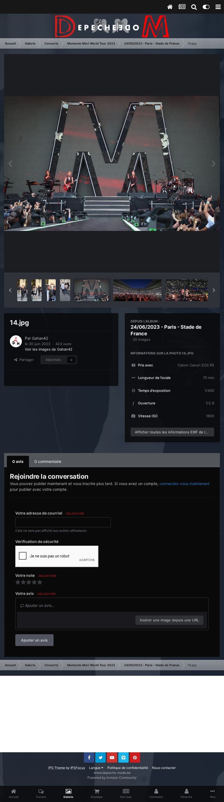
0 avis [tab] (17, 461)
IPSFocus (77, 768)
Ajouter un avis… (39, 605)
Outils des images (192, 263)
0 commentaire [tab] (47, 461)
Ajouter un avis (34, 640)
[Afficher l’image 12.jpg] (190, 290)
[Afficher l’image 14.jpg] (91, 290)
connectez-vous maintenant (185, 483)
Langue (95, 768)
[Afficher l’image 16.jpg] (51, 290)
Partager (25, 359)
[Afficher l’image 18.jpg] (22, 290)
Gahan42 (40, 338)
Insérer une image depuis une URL (169, 620)
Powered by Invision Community (112, 777)
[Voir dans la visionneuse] (112, 163)
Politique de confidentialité (127, 768)
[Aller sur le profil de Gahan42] (16, 341)
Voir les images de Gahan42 (48, 349)
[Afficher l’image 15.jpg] (65, 290)
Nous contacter (164, 768)
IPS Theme (56, 768)
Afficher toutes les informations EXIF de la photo (174, 432)
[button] (10, 290)
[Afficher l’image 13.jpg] (137, 290)
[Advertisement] (112, 714)
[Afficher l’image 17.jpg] (36, 290)
